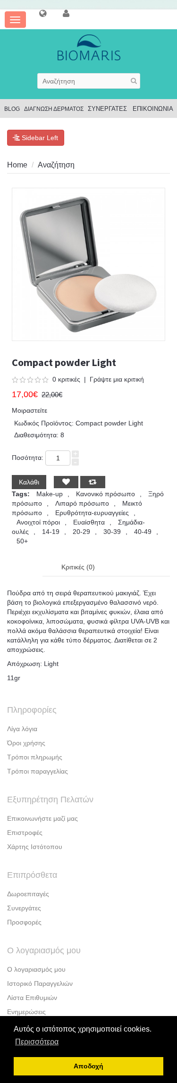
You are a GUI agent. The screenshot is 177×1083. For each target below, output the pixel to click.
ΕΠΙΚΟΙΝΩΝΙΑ (153, 108)
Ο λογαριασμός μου (36, 969)
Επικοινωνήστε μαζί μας (42, 818)
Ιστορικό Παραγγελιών (40, 983)
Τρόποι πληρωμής (34, 757)
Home (17, 165)
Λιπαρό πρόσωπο (82, 503)
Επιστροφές (24, 832)
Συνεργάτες (24, 908)
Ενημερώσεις (26, 1012)
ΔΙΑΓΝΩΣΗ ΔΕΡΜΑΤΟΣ (54, 109)
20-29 (81, 531)
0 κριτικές (66, 379)
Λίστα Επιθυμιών (32, 997)
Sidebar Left (39, 138)
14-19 (50, 531)
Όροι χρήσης (26, 743)
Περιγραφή (24, 567)
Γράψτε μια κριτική (117, 379)
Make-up (49, 494)
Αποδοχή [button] (88, 1066)
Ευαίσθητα (89, 522)
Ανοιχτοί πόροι (38, 522)
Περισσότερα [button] (37, 1042)
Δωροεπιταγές (28, 894)
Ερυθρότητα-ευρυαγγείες (92, 513)
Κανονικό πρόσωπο (105, 494)
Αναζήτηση (56, 165)
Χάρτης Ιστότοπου (34, 846)
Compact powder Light (122, 165)
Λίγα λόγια (22, 729)
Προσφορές (24, 922)
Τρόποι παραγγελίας (37, 771)
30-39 (112, 531)
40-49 (143, 531)
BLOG (12, 109)
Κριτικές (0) (78, 567)
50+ (22, 541)
